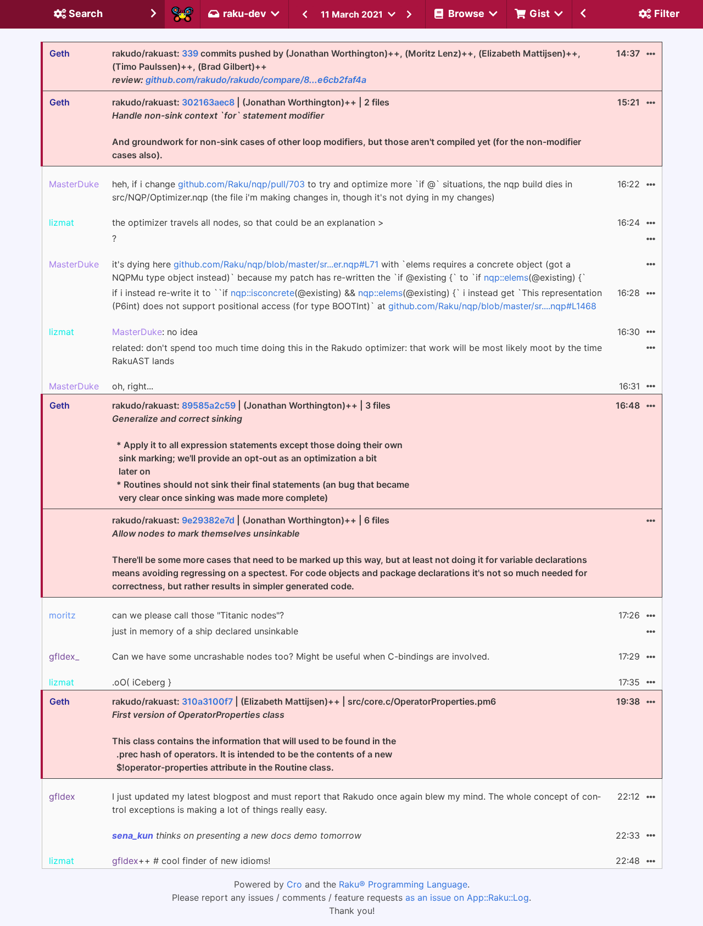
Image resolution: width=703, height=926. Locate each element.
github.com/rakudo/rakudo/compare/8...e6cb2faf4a (256, 79)
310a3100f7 (207, 701)
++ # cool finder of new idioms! (191, 860)
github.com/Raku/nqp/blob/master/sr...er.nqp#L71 (276, 264)
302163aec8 (208, 102)
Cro (294, 884)
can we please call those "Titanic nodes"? (198, 615)
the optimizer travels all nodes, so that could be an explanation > (248, 222)
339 (190, 53)
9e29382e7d (208, 520)
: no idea (155, 331)
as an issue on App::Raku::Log (467, 897)
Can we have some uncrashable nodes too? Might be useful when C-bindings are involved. (300, 656)
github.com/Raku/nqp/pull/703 (241, 183)
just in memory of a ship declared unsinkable (205, 631)
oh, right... (132, 386)
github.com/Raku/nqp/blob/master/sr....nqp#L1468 (492, 305)
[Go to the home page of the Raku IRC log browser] (182, 14)
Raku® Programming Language (403, 884)
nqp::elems (506, 277)
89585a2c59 (209, 405)
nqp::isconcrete (262, 292)
